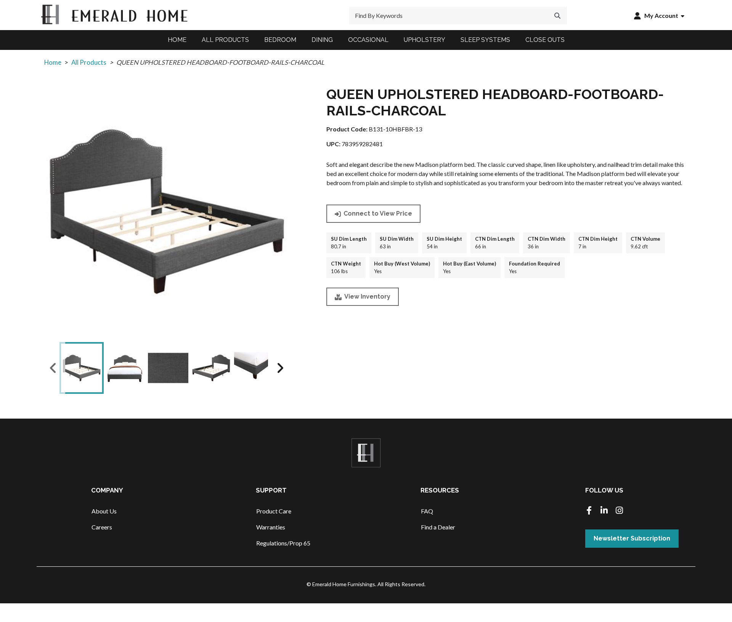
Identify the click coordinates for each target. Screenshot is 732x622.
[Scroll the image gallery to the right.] (280, 368)
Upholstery (424, 39)
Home (177, 39)
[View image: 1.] (81, 368)
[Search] (557, 15)
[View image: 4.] (211, 368)
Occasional (368, 39)
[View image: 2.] (124, 368)
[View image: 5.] (254, 368)
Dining (322, 39)
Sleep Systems (485, 39)
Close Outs (545, 39)
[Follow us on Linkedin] (604, 511)
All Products (225, 39)
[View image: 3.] (168, 368)
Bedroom (280, 39)
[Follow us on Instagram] (619, 511)
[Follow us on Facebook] (589, 511)
